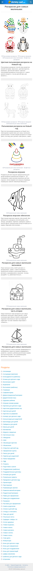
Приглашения (7, 485)
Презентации (7, 482)
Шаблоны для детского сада (12, 556)
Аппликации (7, 371)
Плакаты (6, 464)
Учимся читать (7, 535)
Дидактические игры (9, 398)
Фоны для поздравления (11, 548)
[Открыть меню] (2, 2)
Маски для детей (8, 427)
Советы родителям (9, 506)
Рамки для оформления (10, 496)
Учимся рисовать (8, 530)
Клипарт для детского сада (12, 416)
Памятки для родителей (11, 456)
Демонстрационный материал (12, 395)
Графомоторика (8, 392)
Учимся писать (7, 527)
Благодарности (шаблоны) (11, 376)
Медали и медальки (9, 432)
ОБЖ (4, 440)
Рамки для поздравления (11, 498)
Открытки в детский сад (10, 448)
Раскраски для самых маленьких (13, 58)
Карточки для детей (9, 411)
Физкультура (7, 540)
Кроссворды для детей (10, 421)
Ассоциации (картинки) (10, 374)
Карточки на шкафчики (10, 413)
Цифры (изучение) (9, 554)
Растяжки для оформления (12, 503)
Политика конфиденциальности (16, 567)
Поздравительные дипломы (12, 472)
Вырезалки (6, 384)
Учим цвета (6, 538)
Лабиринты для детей (10, 424)
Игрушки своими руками (10, 403)
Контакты (25, 565)
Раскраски (6, 501)
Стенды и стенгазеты (10, 511)
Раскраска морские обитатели (16, 216)
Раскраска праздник (25, 56)
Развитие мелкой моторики (11, 490)
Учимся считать (8, 533)
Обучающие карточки (10, 443)
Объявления (7, 445)
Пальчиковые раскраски (10, 56)
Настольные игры (8, 435)
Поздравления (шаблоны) (11, 469)
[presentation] (16, 35)
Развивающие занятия (10, 488)
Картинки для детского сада (12, 406)
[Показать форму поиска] (30, 2)
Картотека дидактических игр (12, 408)
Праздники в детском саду (11, 480)
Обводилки (6, 437)
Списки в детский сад (10, 509)
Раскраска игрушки (16, 172)
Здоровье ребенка (9, 400)
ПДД (4, 461)
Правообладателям (16, 565)
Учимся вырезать (8, 525)
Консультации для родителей (12, 419)
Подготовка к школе (9, 466)
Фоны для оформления (10, 546)
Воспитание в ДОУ (9, 382)
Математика (7, 429)
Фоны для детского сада (11, 543)
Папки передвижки (9, 458)
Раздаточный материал (10, 493)
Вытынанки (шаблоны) (10, 387)
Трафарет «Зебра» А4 (10, 519)
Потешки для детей (9, 474)
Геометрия (6, 390)
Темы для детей (8, 514)
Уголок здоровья (8, 522)
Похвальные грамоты (10, 477)
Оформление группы (10, 451)
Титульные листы (8, 517)
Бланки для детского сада (11, 379)
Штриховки (6, 559)
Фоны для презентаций (10, 551)
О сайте (7, 565)
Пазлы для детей (8, 453)
